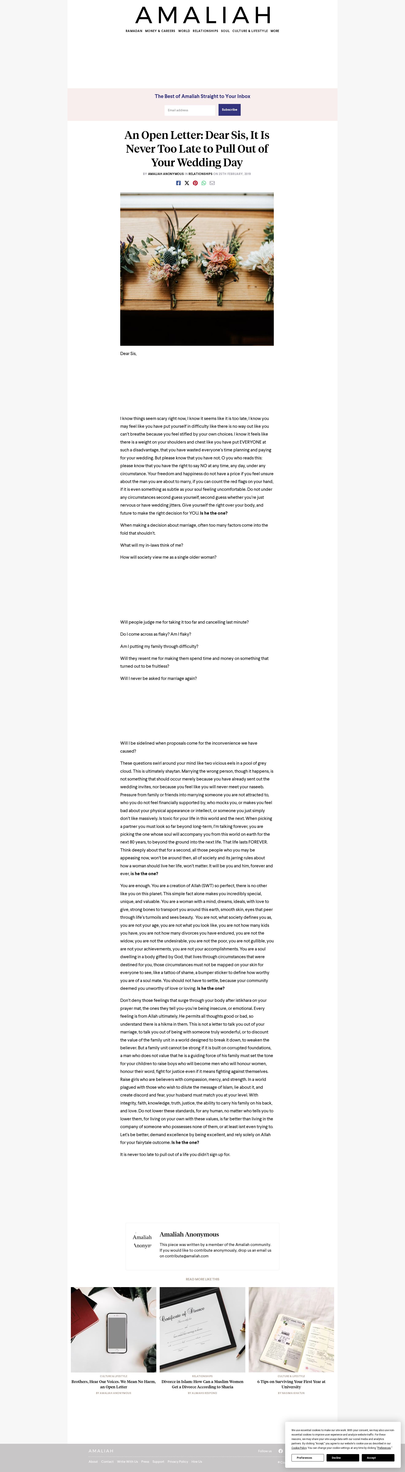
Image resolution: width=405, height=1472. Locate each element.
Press (145, 1462)
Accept (371, 1457)
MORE (275, 31)
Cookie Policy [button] (299, 1447)
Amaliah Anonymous (166, 174)
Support (158, 1462)
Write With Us (127, 1462)
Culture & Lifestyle (250, 31)
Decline (336, 1457)
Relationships (205, 31)
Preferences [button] (384, 1447)
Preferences (304, 1457)
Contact (107, 1462)
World (184, 31)
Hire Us (197, 1462)
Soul (225, 31)
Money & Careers (160, 31)
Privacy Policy (178, 1462)
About (93, 1462)
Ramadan (134, 31)
